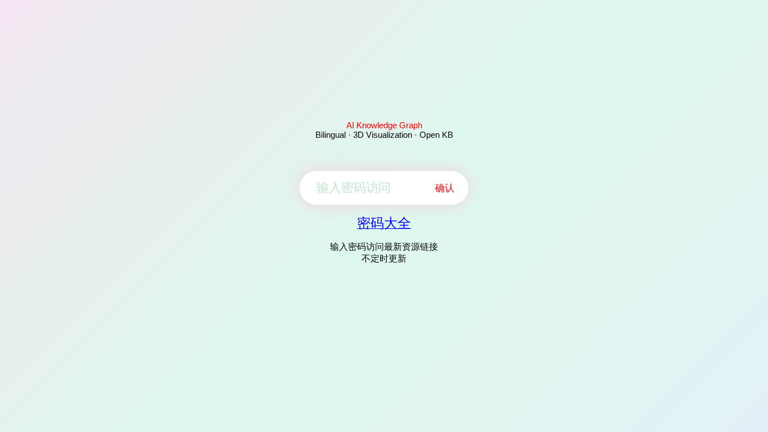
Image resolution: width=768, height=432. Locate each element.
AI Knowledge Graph (384, 125)
